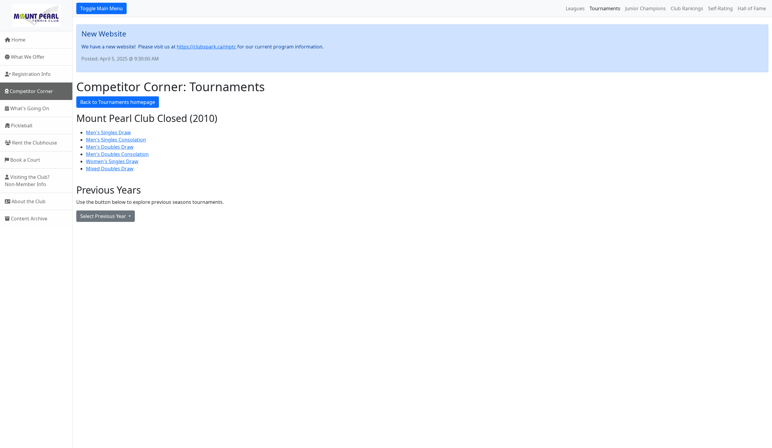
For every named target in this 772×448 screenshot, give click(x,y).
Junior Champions (645, 8)
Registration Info (31, 74)
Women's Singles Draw (112, 161)
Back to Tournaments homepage (117, 102)
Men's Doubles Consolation (117, 154)
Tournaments (605, 8)
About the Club (28, 201)
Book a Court (24, 160)
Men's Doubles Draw (110, 147)
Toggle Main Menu (101, 8)
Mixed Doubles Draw (110, 168)
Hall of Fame (752, 8)
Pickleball (21, 125)
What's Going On (29, 108)
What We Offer (27, 57)
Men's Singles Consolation (116, 139)
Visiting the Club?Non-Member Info (27, 181)
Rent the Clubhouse (34, 142)
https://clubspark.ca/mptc (206, 46)
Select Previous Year (103, 216)
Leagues (575, 8)
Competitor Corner (30, 91)
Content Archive (28, 218)
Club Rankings (687, 8)
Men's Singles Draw (108, 132)
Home (17, 39)
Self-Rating (720, 8)
